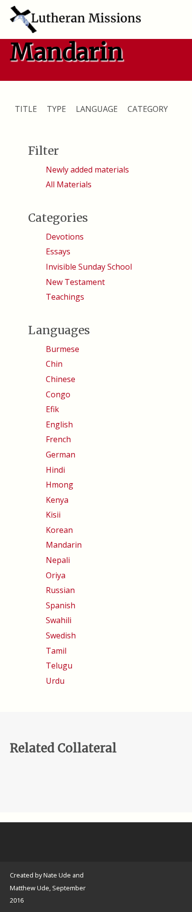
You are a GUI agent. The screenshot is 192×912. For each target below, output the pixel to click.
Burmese (62, 349)
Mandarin (64, 544)
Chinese (60, 379)
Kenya (57, 499)
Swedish (61, 635)
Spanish (60, 605)
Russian (60, 590)
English (59, 424)
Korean (59, 530)
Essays (58, 251)
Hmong (59, 484)
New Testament (75, 282)
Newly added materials (87, 169)
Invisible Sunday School (89, 266)
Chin (54, 363)
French (58, 439)
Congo (58, 394)
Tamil (56, 650)
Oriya (55, 575)
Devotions (65, 236)
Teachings (65, 296)
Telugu (59, 665)
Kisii (53, 514)
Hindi (55, 469)
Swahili (58, 620)
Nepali (58, 560)
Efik (52, 409)
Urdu (55, 680)
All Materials (69, 184)
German (60, 454)
